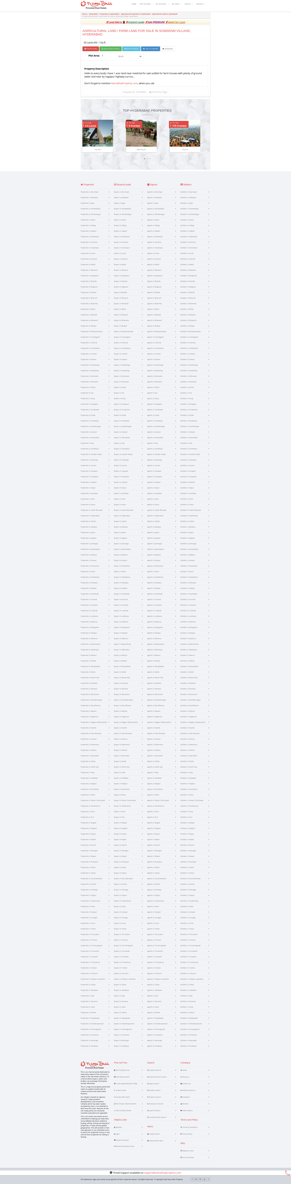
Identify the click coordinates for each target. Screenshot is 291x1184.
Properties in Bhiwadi (89, 315)
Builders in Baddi (187, 264)
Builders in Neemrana (189, 744)
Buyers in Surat (120, 923)
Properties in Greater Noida (91, 454)
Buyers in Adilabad (121, 197)
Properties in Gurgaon (89, 471)
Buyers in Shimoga (121, 890)
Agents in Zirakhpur (154, 1046)
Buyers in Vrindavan (121, 1035)
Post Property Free (122, 1070)
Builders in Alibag (187, 225)
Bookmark (168, 49)
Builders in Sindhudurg (189, 901)
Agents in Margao (154, 633)
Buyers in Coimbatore (122, 348)
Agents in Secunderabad (156, 878)
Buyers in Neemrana (122, 744)
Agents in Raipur (153, 834)
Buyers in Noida (120, 761)
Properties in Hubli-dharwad (91, 510)
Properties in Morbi (88, 672)
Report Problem (131, 49)
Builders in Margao (188, 633)
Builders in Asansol (188, 259)
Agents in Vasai (153, 1007)
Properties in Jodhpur (89, 555)
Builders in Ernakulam (189, 410)
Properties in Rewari (88, 856)
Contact (199, 4)
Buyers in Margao (120, 633)
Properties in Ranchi (88, 845)
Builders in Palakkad (188, 778)
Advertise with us (189, 1090)
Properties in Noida (88, 761)
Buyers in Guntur (120, 465)
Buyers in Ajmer (120, 220)
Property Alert (154, 1134)
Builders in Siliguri (188, 895)
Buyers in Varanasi (121, 1001)
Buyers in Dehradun (121, 376)
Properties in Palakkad (89, 778)
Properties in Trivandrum (90, 962)
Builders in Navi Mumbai (190, 733)
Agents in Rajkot (153, 839)
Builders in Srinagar (188, 918)
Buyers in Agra (119, 203)
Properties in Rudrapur (89, 862)
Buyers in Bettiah (120, 292)
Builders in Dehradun (189, 376)
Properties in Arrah (88, 253)
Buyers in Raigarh (121, 828)
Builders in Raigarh (188, 828)
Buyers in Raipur (120, 834)
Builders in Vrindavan (189, 1035)
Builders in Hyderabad (189, 516)
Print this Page (159, 92)
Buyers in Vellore (120, 1012)
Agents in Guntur (153, 465)
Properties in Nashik (88, 728)
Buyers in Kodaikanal (122, 577)
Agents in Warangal (154, 1040)
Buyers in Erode (120, 415)
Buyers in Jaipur (120, 532)
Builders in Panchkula (189, 789)
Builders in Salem (187, 867)
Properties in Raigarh (89, 828)
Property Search (155, 1070)
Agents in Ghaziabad (155, 437)
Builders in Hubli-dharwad (191, 510)
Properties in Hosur (88, 504)
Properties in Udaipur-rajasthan (93, 979)
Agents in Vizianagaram (156, 1029)
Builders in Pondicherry (189, 806)
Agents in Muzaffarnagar (156, 700)
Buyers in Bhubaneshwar (123, 331)
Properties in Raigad (88, 823)
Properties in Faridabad (90, 421)
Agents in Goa (152, 443)
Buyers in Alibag (120, 225)
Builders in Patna (187, 795)
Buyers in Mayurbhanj (122, 644)
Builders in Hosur (187, 504)
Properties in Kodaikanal (90, 577)
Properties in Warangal (89, 1040)
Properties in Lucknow (89, 610)
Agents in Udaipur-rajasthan (158, 979)
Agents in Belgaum (154, 287)
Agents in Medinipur (155, 650)
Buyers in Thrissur (121, 940)
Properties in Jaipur (88, 532)
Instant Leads (120, 1090)
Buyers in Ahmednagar (123, 214)
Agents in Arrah (153, 253)
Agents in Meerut (153, 655)
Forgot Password (122, 1140)
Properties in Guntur (88, 465)
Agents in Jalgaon (153, 538)
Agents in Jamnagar (154, 544)
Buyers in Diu (119, 393)
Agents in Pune (153, 811)
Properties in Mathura (89, 638)
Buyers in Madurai (121, 622)
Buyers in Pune (119, 811)
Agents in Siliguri (153, 895)
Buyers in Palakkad (121, 778)
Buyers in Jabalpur (121, 527)
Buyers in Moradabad (122, 666)
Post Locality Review (123, 1110)
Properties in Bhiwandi (89, 320)
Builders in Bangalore (189, 276)
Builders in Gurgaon (188, 471)
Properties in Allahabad (90, 236)
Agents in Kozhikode (155, 594)
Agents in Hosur (153, 504)
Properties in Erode (88, 415)
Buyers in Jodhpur (121, 555)
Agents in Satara (153, 873)
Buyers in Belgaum (121, 287)
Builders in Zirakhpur (189, 1046)
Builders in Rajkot (187, 839)
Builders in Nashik (187, 728)
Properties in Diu (87, 393)
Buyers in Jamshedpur (122, 549)
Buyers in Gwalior (120, 482)
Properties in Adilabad (89, 197)
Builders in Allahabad (189, 236)
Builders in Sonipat (188, 912)
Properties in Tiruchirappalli (91, 945)
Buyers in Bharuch (121, 298)
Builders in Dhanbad (188, 382)
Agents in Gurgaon (154, 471)
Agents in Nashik (153, 728)
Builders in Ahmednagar (190, 214)
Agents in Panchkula (155, 789)
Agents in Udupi (153, 984)
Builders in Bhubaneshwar (191, 331)
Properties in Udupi (88, 984)
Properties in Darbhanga (90, 365)
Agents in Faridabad (155, 421)
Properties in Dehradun (90, 376)
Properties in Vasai (88, 1007)
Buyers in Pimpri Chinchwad (125, 800)
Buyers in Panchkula (121, 789)
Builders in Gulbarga (188, 460)
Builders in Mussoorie (189, 694)
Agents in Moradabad (155, 666)
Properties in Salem (88, 867)
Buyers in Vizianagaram (123, 1029)
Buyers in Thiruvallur (122, 934)
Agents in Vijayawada (155, 1018)
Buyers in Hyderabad (122, 516)
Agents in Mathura (154, 638)
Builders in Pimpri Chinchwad (192, 800)
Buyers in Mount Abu (122, 677)
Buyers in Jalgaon (120, 538)
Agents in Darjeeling (155, 370)
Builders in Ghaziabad (189, 437)
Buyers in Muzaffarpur (122, 705)
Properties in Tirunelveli (90, 951)
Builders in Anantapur (189, 248)
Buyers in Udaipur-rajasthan (125, 979)
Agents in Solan (153, 906)
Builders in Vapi (187, 996)
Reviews (185, 1104)
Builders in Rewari (187, 856)
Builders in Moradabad (189, 666)
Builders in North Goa (189, 767)
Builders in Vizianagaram (190, 1029)
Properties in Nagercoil (89, 717)
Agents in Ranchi (153, 845)
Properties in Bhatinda (89, 303)
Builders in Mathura (188, 638)
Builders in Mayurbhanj (190, 644)
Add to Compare (151, 49)
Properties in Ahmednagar (91, 214)
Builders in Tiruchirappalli (191, 945)
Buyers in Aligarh (120, 231)
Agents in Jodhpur (154, 555)
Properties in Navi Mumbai (91, 733)
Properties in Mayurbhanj (90, 644)
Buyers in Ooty (119, 772)
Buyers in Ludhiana (121, 616)
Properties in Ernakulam (90, 410)
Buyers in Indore (120, 521)
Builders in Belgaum (188, 287)
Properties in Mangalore (90, 627)
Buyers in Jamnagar (121, 544)
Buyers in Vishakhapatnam (124, 1024)
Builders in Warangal (189, 1040)
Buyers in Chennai (121, 343)
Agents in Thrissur (154, 940)
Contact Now (91, 49)
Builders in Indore (187, 521)
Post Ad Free (145, 4)
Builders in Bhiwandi (188, 320)
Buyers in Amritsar (121, 242)
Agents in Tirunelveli (155, 951)
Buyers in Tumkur (121, 968)
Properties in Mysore (89, 711)
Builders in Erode (187, 415)
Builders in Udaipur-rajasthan (192, 979)
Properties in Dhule (88, 387)
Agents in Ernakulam (155, 410)
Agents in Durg (153, 398)
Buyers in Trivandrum (122, 962)
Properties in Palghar (89, 784)
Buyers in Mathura (121, 638)
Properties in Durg (88, 398)
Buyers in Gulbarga (121, 460)
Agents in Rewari (153, 856)
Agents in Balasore (154, 270)
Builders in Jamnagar (189, 544)
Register (118, 1127)
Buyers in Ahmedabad (122, 209)
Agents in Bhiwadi (154, 315)
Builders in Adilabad (188, 197)
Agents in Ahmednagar (156, 214)
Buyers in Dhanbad (121, 382)
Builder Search (154, 1090)
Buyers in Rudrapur (121, 862)
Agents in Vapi (152, 996)
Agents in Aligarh (153, 231)
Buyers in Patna (120, 795)
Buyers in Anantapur (122, 248)
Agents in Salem (153, 867)
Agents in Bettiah (153, 292)
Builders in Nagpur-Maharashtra (193, 722)
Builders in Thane (187, 929)
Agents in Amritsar (154, 242)
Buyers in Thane (120, 929)
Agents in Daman (153, 359)
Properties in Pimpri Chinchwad (93, 800)
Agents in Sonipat (154, 912)
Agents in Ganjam (154, 432)
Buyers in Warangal (121, 1040)
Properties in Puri (87, 817)
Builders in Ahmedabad (190, 209)
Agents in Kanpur (154, 560)
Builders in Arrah (187, 253)
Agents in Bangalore (155, 276)
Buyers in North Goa (121, 767)
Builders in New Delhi (189, 756)
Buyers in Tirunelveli (122, 951)
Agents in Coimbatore (155, 348)
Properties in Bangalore (90, 276)
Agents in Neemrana (155, 744)
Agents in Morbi (153, 672)
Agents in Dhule (153, 387)
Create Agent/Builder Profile (126, 1083)
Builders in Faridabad (189, 421)
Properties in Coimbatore (90, 348)
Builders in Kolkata (188, 588)
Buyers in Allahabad (121, 236)
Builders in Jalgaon (188, 538)
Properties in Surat (88, 923)
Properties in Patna (88, 795)
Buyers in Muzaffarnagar (123, 700)
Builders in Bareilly (188, 281)
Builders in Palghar (188, 784)
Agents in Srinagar (154, 918)
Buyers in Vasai (120, 1007)
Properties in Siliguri (88, 895)
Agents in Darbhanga (155, 365)
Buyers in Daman (120, 359)
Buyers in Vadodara (121, 990)
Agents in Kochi (153, 571)
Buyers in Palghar (120, 784)
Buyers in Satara (120, 873)
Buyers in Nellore (120, 750)
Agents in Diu (152, 393)
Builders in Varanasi (188, 1001)
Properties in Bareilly (89, 281)
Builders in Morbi (187, 672)
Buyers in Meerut (120, 655)
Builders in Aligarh (188, 231)
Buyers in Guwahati (121, 477)
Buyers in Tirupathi (121, 957)
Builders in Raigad (187, 823)
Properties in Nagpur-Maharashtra (94, 722)
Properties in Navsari (89, 739)
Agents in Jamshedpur (155, 549)
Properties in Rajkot (88, 839)
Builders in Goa (186, 443)
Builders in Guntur (188, 465)
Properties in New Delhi (90, 756)
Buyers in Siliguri (120, 895)
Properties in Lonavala (89, 605)
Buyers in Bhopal (120, 326)
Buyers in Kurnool (121, 599)
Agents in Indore (153, 521)
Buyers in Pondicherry (122, 806)
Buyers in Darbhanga (122, 365)
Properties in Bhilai (88, 309)
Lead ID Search (155, 1110)
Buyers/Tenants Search (158, 1077)
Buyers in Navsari (120, 739)
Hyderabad (93, 14)
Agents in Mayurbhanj (155, 644)
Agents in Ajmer (153, 220)
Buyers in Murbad (121, 689)
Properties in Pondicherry (90, 806)
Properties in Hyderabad (109, 14)
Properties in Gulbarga (89, 460)
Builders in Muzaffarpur (190, 705)
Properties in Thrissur (89, 940)
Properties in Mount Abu (90, 677)
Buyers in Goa (119, 443)
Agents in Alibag (153, 225)
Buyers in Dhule (120, 387)
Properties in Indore (88, 521)
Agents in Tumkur (154, 968)
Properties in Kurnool (89, 599)
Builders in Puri (186, 817)
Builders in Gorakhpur (189, 449)
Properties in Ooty (87, 772)
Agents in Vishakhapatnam (157, 1024)
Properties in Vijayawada (90, 1018)
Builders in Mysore (188, 711)
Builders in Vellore (187, 1012)
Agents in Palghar (154, 784)
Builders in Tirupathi (188, 957)
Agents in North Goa (155, 767)
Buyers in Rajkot (120, 839)
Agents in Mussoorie (155, 694)
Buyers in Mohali (120, 661)
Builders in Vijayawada (189, 1018)
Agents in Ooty (152, 772)
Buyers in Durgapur (121, 404)
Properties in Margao (89, 633)
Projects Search (155, 1097)
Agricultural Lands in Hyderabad (164, 14)
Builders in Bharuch (188, 298)
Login (117, 1134)
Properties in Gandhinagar (91, 426)
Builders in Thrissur (188, 940)
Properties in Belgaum (89, 287)
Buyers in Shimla (120, 884)
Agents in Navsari (154, 739)
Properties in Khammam (90, 566)
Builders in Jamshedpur (190, 549)
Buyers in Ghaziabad (122, 437)
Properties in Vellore (88, 1012)
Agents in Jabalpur (154, 527)
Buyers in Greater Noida (123, 454)
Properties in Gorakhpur (90, 449)
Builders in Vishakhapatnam (191, 1024)
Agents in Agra (152, 203)
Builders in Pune (187, 811)
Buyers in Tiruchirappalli (123, 945)
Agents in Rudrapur (154, 862)
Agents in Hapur (153, 488)
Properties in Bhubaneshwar (92, 331)
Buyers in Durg (119, 398)
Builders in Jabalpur (188, 527)
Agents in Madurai (154, 622)
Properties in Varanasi (89, 1001)
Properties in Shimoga (89, 890)
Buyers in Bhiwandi (121, 320)
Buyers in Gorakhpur (122, 449)
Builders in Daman (188, 359)
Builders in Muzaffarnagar (191, 700)
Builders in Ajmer (187, 220)
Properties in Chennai (89, 343)
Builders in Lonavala (188, 605)
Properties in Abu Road (89, 192)
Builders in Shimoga (188, 890)
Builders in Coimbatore (189, 348)
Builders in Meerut (188, 655)
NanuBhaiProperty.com (124, 83)
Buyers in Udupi (120, 984)
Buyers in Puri (119, 817)
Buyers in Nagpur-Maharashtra (126, 722)
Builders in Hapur (187, 488)
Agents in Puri (152, 817)
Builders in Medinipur (189, 650)
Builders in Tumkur (188, 968)
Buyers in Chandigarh (122, 337)
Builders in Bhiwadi (188, 315)
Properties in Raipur (88, 834)
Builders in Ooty (187, 772)
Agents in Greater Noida (156, 454)
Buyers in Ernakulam (122, 410)
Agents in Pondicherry (155, 806)
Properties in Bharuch (89, 298)
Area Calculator (188, 1157)
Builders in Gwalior (188, 482)
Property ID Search (156, 1104)
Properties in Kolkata (89, 588)
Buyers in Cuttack (120, 354)
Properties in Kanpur (89, 560)
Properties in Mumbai (89, 683)
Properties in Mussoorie (90, 694)
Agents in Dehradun (155, 376)
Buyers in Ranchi (120, 845)
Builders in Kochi (187, 571)
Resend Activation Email (125, 1146)
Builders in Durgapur (189, 404)
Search (188, 4)
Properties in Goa (87, 443)
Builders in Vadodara (189, 990)
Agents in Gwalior (154, 482)
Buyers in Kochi (120, 571)
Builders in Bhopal (188, 326)
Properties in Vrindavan (90, 1035)
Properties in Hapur (88, 488)
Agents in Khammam (155, 566)
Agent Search (154, 1083)
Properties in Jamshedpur (90, 549)
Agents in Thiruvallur (155, 934)
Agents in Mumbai (154, 683)
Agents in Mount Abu (155, 677)
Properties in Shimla (88, 884)
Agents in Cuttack (154, 354)
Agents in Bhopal (153, 326)
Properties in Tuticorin (89, 973)
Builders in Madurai (188, 622)
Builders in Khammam (189, 566)
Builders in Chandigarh (189, 337)
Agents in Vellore (153, 1012)
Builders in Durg (187, 398)
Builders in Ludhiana (188, 616)
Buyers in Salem (120, 867)
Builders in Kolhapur (188, 583)
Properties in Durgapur (89, 404)
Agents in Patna (153, 795)
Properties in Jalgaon (89, 538)
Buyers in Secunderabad (123, 878)
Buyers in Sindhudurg (122, 901)
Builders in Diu (186, 393)
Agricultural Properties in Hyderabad (135, 14)
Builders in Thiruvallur (189, 934)
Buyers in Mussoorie (122, 694)
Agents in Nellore (153, 750)
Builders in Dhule (187, 387)
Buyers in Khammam (122, 566)
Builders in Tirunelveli (189, 951)
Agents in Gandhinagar (156, 426)
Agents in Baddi (153, 264)
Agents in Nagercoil (154, 717)
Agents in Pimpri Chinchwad (158, 800)
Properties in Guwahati (89, 477)
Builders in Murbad (188, 689)
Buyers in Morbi (120, 672)
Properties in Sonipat (89, 912)
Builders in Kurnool (188, 599)
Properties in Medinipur (90, 650)
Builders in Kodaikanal (189, 577)
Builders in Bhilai (187, 309)
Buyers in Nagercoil (121, 717)
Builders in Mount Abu (189, 677)
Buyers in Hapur (120, 488)
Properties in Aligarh (88, 231)
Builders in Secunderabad (190, 878)
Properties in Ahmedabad (90, 209)
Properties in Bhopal (88, 326)
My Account (161, 4)
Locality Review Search (157, 1117)
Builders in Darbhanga (189, 365)
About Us (185, 1077)
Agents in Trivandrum (155, 962)
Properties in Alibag (88, 225)
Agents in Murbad (154, 689)
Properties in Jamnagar (89, 544)
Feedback (186, 1097)
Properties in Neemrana (90, 744)
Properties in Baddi (88, 264)
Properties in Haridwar (89, 493)
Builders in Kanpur (188, 560)
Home (134, 4)
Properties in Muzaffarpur (91, 705)
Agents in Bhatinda (154, 303)
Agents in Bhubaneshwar (156, 331)
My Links (175, 4)
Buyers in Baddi (120, 264)
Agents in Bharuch (154, 298)
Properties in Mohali (88, 661)
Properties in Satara (88, 873)
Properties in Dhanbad (89, 382)
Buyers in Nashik (120, 728)
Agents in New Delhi (155, 756)
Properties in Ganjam (89, 432)
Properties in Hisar (88, 499)
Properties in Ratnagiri (89, 851)
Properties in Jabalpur (89, 527)
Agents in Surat (153, 923)
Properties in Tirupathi (89, 957)
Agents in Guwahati (154, 477)
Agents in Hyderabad (155, 516)
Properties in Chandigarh (90, 337)
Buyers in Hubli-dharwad (123, 510)
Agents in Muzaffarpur (155, 705)
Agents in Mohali (153, 661)
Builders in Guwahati (189, 477)
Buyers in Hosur (120, 504)
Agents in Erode (153, 415)
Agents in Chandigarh (155, 337)
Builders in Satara (187, 873)
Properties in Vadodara (89, 990)
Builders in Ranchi (187, 845)
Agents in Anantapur (155, 248)
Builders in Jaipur (187, 532)
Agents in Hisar (153, 499)
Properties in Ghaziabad (90, 437)
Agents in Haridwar (154, 493)
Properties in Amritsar (89, 242)
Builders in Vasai (187, 1007)
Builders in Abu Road (189, 192)
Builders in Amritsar (188, 242)
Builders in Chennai (188, 343)
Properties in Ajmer (88, 220)
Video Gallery (187, 1110)
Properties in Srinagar (89, 918)
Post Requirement (123, 1077)
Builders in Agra (187, 203)
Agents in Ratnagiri (154, 851)
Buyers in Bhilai (120, 309)
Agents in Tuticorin (154, 973)
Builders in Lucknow (188, 610)
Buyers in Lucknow (121, 610)
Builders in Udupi (187, 984)
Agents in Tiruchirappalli (156, 945)
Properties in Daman (88, 359)
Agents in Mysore (153, 711)
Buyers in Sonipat (120, 912)
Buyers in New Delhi (121, 756)
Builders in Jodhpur (188, 555)
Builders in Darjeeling (189, 370)
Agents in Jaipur (153, 532)
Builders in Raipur (187, 834)
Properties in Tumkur (89, 968)
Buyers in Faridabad (121, 421)
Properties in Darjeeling (90, 370)
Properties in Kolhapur (89, 583)
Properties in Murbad (89, 689)
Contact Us (186, 1083)
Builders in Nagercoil (189, 717)
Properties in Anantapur (90, 248)
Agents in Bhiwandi (154, 320)
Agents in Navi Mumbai (156, 733)
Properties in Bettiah (88, 292)
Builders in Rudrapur (189, 862)
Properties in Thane (88, 929)
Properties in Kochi (88, 571)
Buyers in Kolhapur (121, 583)
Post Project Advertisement (125, 1104)
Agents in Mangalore (155, 627)
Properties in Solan (88, 906)
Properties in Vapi (87, 996)
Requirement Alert (156, 1141)
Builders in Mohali (187, 661)
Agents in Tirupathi (154, 957)
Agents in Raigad (153, 823)
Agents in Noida (153, 761)
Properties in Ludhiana (89, 616)
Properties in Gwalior (89, 482)
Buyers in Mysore (120, 711)
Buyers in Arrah (120, 253)
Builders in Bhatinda (188, 303)
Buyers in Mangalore (122, 627)
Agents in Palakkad (154, 778)
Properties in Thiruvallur (90, 934)
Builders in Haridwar (188, 493)
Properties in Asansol (89, 259)
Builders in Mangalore (189, 627)
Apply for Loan (188, 1151)
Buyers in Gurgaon (121, 471)
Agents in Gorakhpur (155, 449)
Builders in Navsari (188, 739)
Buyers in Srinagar (121, 918)
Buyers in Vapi (119, 996)
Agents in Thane (153, 929)
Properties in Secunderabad (91, 878)
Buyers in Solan (120, 906)
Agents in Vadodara (154, 990)
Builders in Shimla (187, 884)
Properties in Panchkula (90, 789)
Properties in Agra (87, 203)
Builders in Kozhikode (189, 594)
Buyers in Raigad (120, 823)
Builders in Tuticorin (188, 973)
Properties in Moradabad (90, 666)
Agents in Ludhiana (154, 616)
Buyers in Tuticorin (121, 973)
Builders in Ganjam (188, 432)
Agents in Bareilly (154, 281)
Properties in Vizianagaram (91, 1029)
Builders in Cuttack (188, 354)
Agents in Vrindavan (155, 1035)
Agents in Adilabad (154, 197)
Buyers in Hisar (120, 499)
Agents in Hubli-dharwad (156, 510)
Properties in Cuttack (89, 354)
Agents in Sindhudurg (155, 901)
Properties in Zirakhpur (89, 1046)
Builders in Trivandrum (189, 962)
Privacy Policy (187, 1134)
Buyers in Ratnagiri (121, 851)
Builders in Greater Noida (190, 454)
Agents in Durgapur (154, 404)
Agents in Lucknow (154, 610)
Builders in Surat (187, 923)
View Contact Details (111, 49)
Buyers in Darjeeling (121, 370)
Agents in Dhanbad (154, 382)
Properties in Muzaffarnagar (91, 700)
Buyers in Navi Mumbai (123, 733)
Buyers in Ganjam (121, 432)
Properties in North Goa (90, 767)
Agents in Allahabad (155, 236)
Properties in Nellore (89, 750)
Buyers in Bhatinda (121, 303)
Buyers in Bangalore (121, 276)
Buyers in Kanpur (120, 560)
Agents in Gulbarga (154, 460)
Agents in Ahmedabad (155, 209)
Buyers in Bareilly (120, 281)
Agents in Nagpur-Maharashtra (159, 722)
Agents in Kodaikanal (155, 577)
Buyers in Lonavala (121, 605)
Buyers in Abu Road (121, 192)
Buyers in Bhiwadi (121, 315)
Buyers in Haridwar (121, 493)
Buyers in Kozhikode (121, 594)
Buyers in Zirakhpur (121, 1046)
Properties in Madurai (89, 622)
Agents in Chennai (154, 343)
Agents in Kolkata (153, 588)
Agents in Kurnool (154, 599)
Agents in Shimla (153, 884)
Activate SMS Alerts (122, 1097)
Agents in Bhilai (153, 309)
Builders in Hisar (187, 499)
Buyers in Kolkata (120, 588)
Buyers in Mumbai (121, 683)
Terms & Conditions (190, 1127)
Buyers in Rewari (120, 856)
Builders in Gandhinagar (190, 426)
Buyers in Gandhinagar (123, 426)
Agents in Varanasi (154, 1001)
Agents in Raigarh (154, 828)
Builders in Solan (187, 906)
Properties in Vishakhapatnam (92, 1024)
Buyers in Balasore (121, 270)
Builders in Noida (187, 761)
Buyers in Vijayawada (122, 1018)
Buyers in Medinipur (122, 650)
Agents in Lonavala (154, 605)
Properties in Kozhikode (90, 594)
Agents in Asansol (154, 259)
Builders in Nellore (188, 750)
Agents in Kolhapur (154, 583)
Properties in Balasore (89, 270)
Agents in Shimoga (154, 890)
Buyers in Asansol (121, 259)
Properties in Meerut (89, 655)
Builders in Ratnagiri (188, 851)
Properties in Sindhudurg (90, 901)
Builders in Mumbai (188, 683)
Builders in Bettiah (188, 292)
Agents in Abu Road (154, 192)
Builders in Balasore (188, 270)
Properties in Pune (88, 811)
